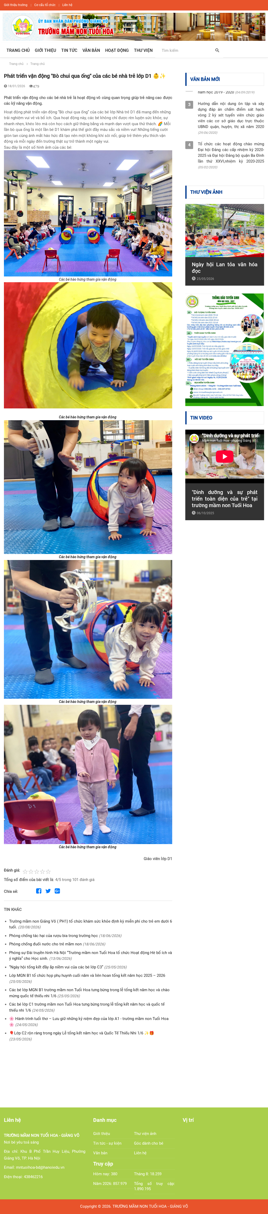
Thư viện (143, 50)
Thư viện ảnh (145, 1133)
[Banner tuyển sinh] (224, 349)
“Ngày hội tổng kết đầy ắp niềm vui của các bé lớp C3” (56, 967)
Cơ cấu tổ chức (44, 5)
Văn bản (91, 50)
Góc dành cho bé (148, 1143)
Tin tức (69, 50)
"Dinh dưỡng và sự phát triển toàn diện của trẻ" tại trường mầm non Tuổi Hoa (225, 498)
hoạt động (117, 50)
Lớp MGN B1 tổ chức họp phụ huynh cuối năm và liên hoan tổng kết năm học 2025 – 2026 (87, 975)
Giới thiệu (45, 50)
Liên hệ (67, 5)
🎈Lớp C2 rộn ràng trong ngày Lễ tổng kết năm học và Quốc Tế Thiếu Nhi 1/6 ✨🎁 (81, 1033)
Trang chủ (18, 50)
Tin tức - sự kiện (107, 1143)
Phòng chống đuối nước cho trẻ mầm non (46, 944)
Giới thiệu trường (15, 5)
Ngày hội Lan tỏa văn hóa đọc (225, 267)
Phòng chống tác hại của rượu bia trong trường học (54, 935)
